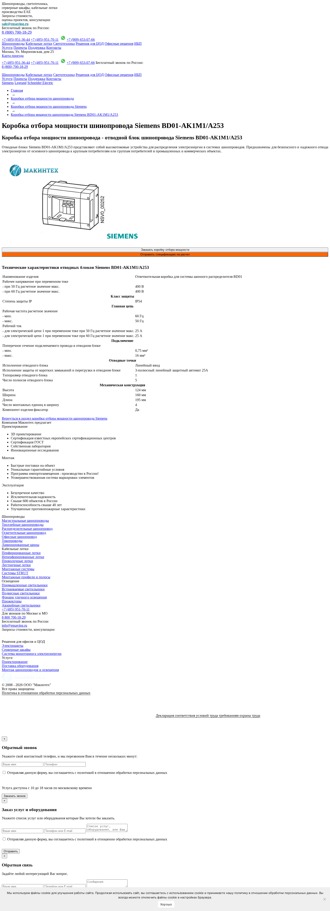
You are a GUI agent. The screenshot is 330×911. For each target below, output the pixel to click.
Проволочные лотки (17, 561)
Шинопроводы (13, 43)
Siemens (8, 83)
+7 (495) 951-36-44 (16, 39)
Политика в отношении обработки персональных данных (46, 693)
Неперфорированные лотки (23, 557)
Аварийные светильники (21, 605)
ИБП (138, 43)
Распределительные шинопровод (27, 529)
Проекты (20, 48)
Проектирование (15, 662)
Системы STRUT (15, 573)
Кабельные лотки (39, 43)
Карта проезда (13, 56)
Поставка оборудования (20, 666)
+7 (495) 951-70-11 (45, 39)
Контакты (53, 48)
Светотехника (64, 43)
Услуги (7, 48)
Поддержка (36, 48)
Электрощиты (12, 646)
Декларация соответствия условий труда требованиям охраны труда (208, 715)
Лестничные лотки (16, 565)
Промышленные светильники (25, 585)
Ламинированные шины (20, 545)
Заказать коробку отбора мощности (165, 249)
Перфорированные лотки (21, 553)
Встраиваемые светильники (23, 589)
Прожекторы (12, 601)
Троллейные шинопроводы (23, 525)
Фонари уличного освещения (24, 597)
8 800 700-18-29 (14, 617)
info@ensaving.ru (14, 625)
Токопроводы (12, 541)
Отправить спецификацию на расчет (165, 254)
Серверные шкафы (16, 650)
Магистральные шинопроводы (25, 520)
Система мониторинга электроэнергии (32, 654)
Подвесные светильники (21, 593)
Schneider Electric (40, 83)
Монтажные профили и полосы (26, 577)
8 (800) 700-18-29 (17, 32)
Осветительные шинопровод (24, 533)
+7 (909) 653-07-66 (81, 39)
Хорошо (166, 904)
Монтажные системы (18, 569)
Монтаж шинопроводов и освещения (30, 670)
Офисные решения (119, 43)
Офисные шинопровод (19, 537)
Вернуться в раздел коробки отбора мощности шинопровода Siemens (54, 418)
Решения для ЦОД (90, 43)
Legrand (20, 83)
